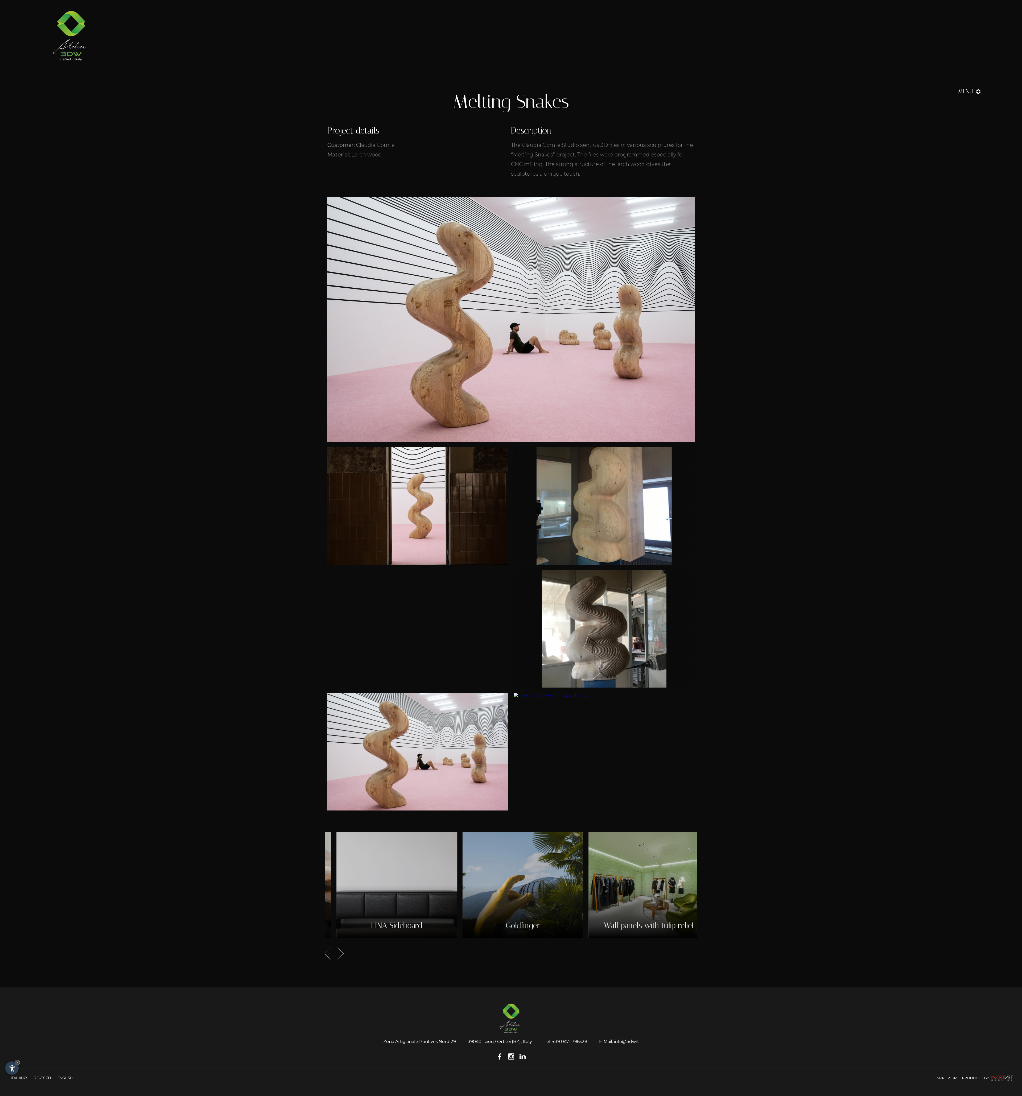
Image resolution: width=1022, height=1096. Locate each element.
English (65, 1078)
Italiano (19, 1078)
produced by (976, 1078)
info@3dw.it (626, 1041)
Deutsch (42, 1078)
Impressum (946, 1078)
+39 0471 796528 (569, 1041)
